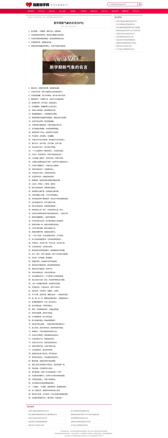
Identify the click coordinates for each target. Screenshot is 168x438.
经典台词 (115, 11)
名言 (43, 17)
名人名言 (62, 11)
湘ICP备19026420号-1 (97, 436)
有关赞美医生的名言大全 (79, 418)
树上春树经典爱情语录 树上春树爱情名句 (43, 414)
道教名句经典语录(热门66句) (81, 421)
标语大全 (94, 11)
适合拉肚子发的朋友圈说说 (38, 421)
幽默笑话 (125, 11)
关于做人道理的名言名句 (79, 425)
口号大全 (104, 11)
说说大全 (52, 11)
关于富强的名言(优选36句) (80, 411)
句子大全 (41, 11)
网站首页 (31, 11)
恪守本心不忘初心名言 (36, 425)
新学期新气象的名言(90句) (55, 17)
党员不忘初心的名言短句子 (38, 418)
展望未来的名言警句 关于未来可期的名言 (85, 414)
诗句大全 (136, 11)
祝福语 (73, 11)
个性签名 (83, 11)
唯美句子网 (37, 17)
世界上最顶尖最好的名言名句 (39, 411)
